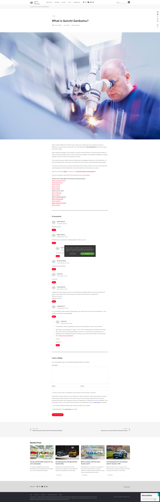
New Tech (34, 6)
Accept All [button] (87, 253)
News (37, 6)
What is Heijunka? (56, 193)
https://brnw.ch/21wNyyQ (66, 335)
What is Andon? (56, 187)
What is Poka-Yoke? (57, 182)
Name (54, 386)
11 (110, 474)
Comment (55, 365)
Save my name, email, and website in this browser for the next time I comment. (74, 392)
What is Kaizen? (56, 195)
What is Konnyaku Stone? (59, 180)
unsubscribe (67, 409)
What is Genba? (56, 205)
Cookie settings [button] (73, 253)
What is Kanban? (56, 201)
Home (31, 6)
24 (84, 474)
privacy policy (96, 402)
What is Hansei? (56, 184)
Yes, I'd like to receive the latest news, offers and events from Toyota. (71, 405)
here (88, 175)
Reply (54, 229)
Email (82, 386)
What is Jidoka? (56, 189)
